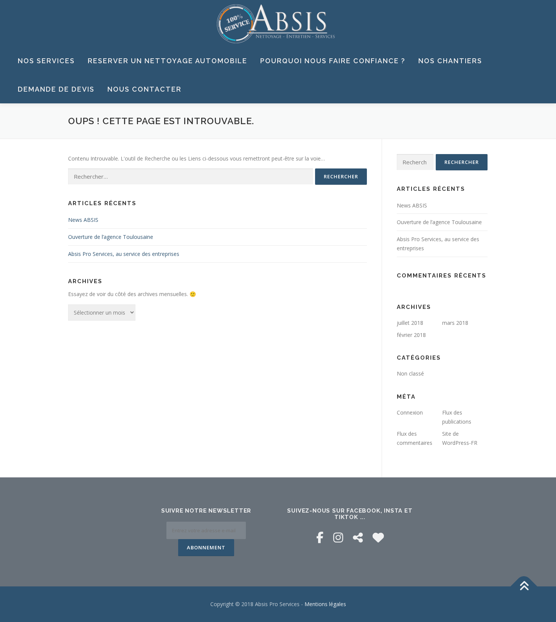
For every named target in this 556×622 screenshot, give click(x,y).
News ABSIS (83, 219)
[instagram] (338, 537)
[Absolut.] (378, 537)
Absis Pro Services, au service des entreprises (123, 253)
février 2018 (411, 334)
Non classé (410, 373)
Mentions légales (325, 604)
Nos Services (46, 61)
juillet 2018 (410, 322)
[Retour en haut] (524, 586)
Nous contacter (144, 89)
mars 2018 (455, 322)
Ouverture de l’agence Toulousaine (110, 236)
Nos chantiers (450, 61)
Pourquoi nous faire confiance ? (332, 61)
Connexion (410, 412)
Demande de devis (56, 89)
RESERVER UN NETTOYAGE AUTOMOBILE (167, 61)
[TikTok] (358, 537)
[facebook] (319, 537)
